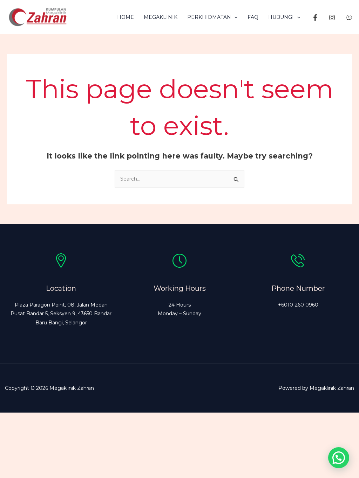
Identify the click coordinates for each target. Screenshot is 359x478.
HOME (125, 17)
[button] (234, 17)
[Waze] (349, 17)
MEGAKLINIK (160, 17)
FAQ (253, 17)
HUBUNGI (281, 17)
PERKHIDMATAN (209, 17)
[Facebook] (315, 17)
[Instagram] (332, 17)
